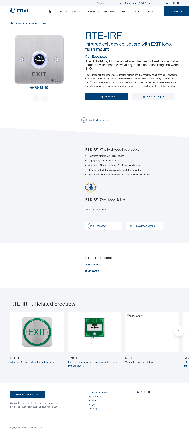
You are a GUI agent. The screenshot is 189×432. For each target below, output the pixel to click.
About (151, 11)
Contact (93, 400)
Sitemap (93, 408)
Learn (124, 11)
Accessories (31, 23)
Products (60, 11)
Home (50, 11)
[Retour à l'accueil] (19, 11)
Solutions (76, 11)
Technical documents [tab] (95, 209)
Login (92, 404)
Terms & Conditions (98, 392)
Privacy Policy (96, 396)
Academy (92, 11)
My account (130, 3)
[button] (179, 331)
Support (137, 11)
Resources (108, 11)
